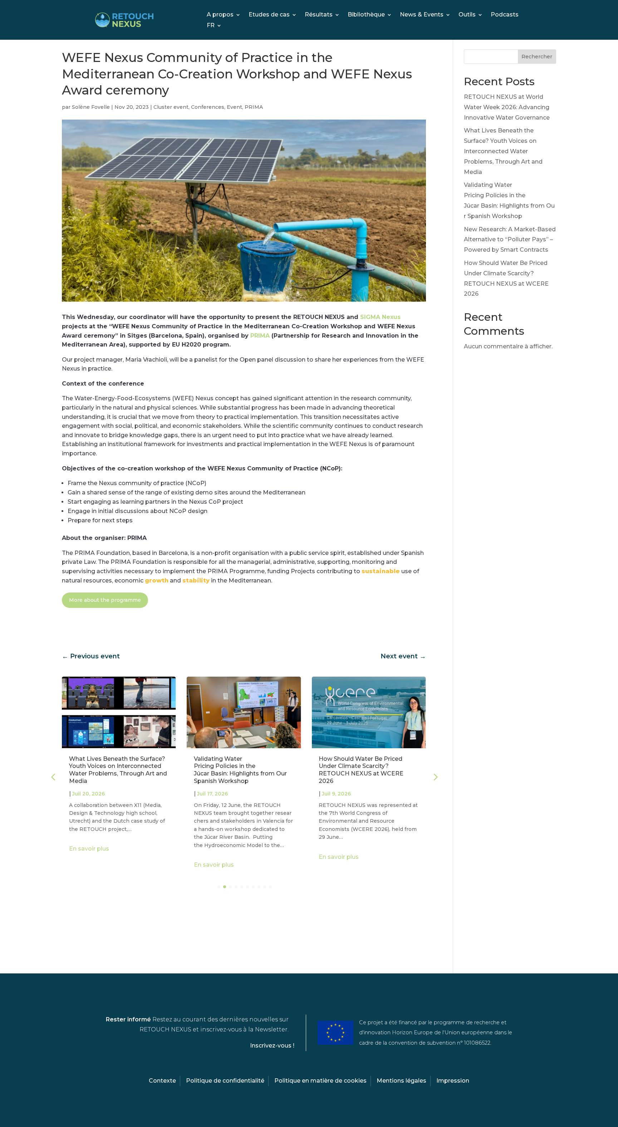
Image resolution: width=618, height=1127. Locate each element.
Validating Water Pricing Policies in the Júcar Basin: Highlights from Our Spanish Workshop (240, 769)
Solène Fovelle (91, 107)
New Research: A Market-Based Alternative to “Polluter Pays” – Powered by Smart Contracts (510, 239)
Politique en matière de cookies (320, 1080)
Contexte (162, 1080)
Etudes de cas (269, 15)
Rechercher (536, 56)
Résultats (319, 15)
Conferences (207, 107)
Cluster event (170, 107)
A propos (220, 15)
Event (234, 107)
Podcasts (505, 15)
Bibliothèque (366, 15)
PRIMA (254, 107)
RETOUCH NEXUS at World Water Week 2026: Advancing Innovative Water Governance (507, 107)
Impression (452, 1080)
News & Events (421, 15)
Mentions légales (401, 1080)
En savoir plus (89, 848)
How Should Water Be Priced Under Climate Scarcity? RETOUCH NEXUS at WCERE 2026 (361, 769)
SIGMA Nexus (380, 317)
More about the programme (105, 600)
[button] (435, 777)
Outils (467, 15)
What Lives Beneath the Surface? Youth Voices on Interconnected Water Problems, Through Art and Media (118, 769)
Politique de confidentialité (225, 1080)
